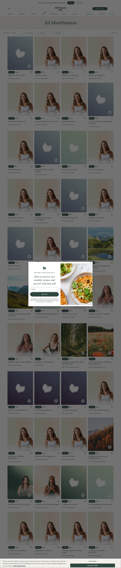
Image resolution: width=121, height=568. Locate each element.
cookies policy (50, 301)
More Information (19, 566)
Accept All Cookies (92, 565)
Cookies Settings (92, 561)
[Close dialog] (90, 263)
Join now (44, 294)
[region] (60, 563)
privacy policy (41, 301)
